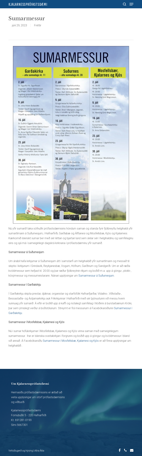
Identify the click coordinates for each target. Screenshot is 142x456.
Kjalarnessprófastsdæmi (27, 4)
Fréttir (37, 25)
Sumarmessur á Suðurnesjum (96, 275)
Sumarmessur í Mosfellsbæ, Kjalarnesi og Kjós (71, 340)
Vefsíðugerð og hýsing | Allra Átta (26, 450)
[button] (131, 4)
